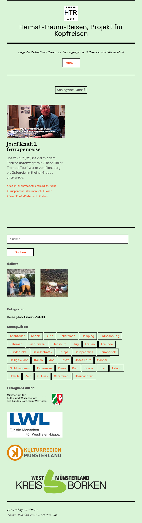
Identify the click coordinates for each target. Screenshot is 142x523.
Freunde (107, 344)
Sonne (88, 368)
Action (12, 186)
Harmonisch (34, 191)
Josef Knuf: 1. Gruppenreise (23, 146)
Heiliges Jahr (19, 360)
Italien (38, 360)
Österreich (31, 196)
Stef (103, 368)
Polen (62, 368)
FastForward (37, 344)
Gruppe (52, 186)
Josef (48, 191)
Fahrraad (24, 186)
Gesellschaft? (42, 352)
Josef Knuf (15, 196)
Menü (70, 63)
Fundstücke (18, 352)
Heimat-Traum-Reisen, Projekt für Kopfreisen (71, 30)
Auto (49, 336)
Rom (75, 368)
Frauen (90, 344)
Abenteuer (17, 336)
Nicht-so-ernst (20, 368)
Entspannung (109, 336)
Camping (88, 336)
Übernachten (84, 376)
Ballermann (67, 336)
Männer (102, 360)
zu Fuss (42, 376)
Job (51, 360)
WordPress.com (48, 515)
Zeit (28, 376)
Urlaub (44, 196)
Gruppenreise (16, 191)
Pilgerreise (44, 368)
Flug (76, 344)
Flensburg (39, 186)
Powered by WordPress (22, 510)
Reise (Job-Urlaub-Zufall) (26, 317)
